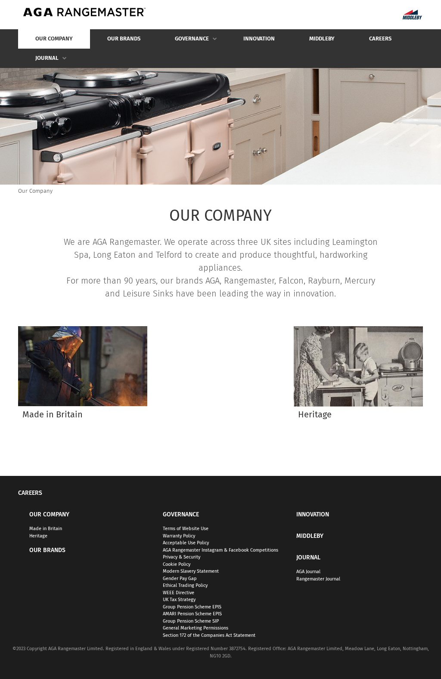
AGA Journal (308, 571)
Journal (38, 62)
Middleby (322, 39)
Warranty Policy (179, 536)
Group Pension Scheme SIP (191, 621)
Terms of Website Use (185, 528)
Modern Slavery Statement (191, 571)
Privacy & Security (181, 557)
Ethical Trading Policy (185, 585)
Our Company (45, 42)
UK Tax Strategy (179, 599)
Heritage (38, 536)
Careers (380, 39)
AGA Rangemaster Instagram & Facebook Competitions (220, 550)
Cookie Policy (176, 564)
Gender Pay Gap (180, 578)
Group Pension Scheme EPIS (192, 607)
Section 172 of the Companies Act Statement (209, 635)
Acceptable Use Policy (186, 542)
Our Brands (123, 39)
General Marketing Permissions (195, 628)
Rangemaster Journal (318, 579)
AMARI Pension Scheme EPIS (192, 613)
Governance (183, 42)
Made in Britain (45, 528)
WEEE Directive (178, 592)
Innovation (259, 39)
